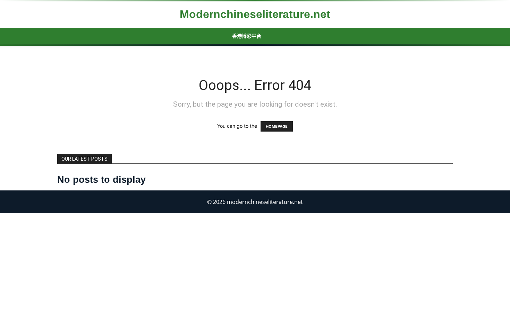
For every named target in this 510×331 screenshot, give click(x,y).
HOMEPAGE (277, 126)
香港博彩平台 (246, 36)
